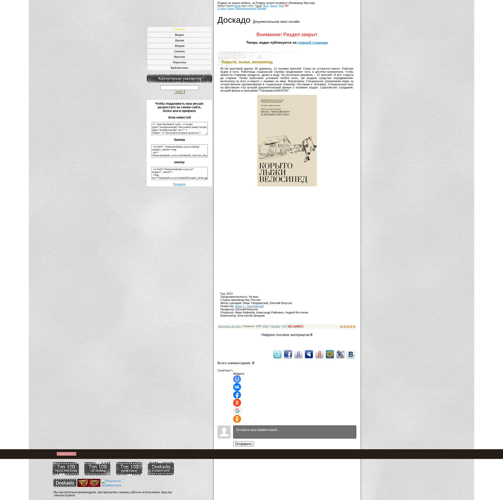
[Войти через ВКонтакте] (237, 387)
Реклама (261, 8)
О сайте (221, 8)
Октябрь (275, 326)
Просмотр (179, 184)
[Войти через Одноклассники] (237, 419)
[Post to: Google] (298, 354)
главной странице (313, 42)
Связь (230, 8)
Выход (273, 5)
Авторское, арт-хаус (229, 326)
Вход (266, 5)
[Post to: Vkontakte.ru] (351, 354)
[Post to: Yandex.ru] (319, 354)
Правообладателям (245, 8)
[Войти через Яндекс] (237, 403)
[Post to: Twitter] (277, 354)
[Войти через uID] (237, 379)
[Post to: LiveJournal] (340, 354)
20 (284, 326)
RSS (281, 5)
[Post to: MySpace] (309, 354)
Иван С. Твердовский (249, 306)
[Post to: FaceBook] (288, 354)
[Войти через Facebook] (237, 395)
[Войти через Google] (237, 411)
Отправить (243, 444)
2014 (265, 326)
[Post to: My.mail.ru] (330, 354)
